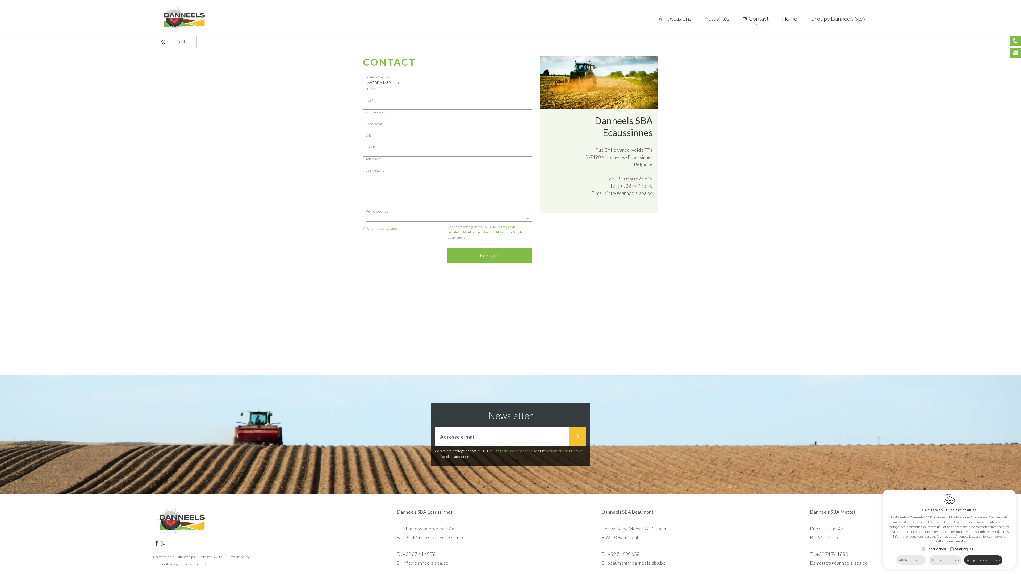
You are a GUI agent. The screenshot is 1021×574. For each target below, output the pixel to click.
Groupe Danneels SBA (837, 18)
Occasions (678, 18)
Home (789, 18)
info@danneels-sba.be (630, 193)
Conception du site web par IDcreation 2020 (188, 557)
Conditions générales (174, 564)
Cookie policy (239, 557)
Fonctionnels (936, 549)
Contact (759, 18)
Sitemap (202, 564)
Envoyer (489, 255)
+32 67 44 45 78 (636, 186)
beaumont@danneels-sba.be (636, 563)
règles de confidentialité (518, 451)
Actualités (717, 18)
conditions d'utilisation (492, 232)
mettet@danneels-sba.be (842, 563)
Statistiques (964, 549)
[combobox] (449, 219)
